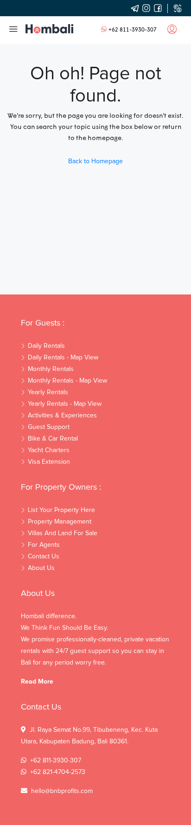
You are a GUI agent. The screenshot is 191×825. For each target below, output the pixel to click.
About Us (41, 568)
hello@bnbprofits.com (62, 791)
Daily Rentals (46, 346)
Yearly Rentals (48, 392)
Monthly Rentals (51, 369)
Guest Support (49, 427)
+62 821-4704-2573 (57, 772)
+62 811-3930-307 (132, 30)
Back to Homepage (95, 161)
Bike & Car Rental (53, 438)
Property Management (59, 521)
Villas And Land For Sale (62, 533)
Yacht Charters (49, 450)
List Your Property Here (61, 510)
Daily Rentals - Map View (63, 357)
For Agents (44, 545)
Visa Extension (49, 462)
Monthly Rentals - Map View (67, 380)
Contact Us (43, 556)
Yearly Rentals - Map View (65, 404)
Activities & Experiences (62, 415)
